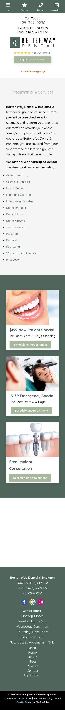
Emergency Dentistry (19, 201)
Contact (32, 670)
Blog (32, 661)
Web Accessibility (42, 698)
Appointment (32, 675)
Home (32, 652)
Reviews (32, 666)
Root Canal (13, 246)
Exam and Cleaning (18, 194)
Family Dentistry (16, 188)
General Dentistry (17, 175)
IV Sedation (13, 259)
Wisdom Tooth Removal (21, 253)
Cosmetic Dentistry (18, 182)
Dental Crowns (15, 220)
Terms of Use (25, 698)
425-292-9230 (32, 22)
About (32, 657)
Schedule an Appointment (30, 344)
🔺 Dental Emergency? (32, 71)
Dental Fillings (14, 214)
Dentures (12, 240)
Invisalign (12, 233)
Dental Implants (16, 207)
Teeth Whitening (16, 227)
